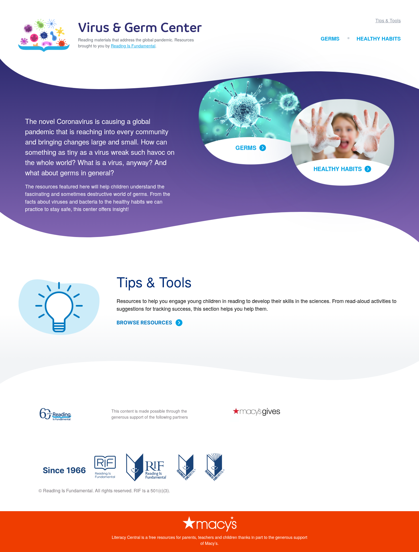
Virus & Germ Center (140, 28)
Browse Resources (144, 323)
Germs (330, 38)
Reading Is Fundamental (133, 46)
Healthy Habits (379, 38)
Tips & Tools (388, 20)
